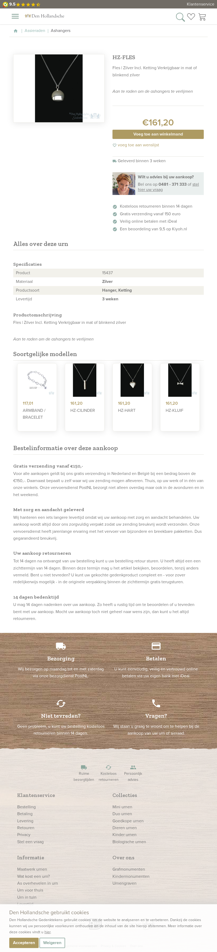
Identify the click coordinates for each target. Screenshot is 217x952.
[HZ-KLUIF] (180, 380)
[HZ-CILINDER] (84, 380)
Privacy (23, 835)
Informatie (30, 857)
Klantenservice (200, 4)
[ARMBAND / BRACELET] (37, 380)
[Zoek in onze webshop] (180, 16)
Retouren (25, 828)
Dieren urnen (124, 828)
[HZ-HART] (132, 380)
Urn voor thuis (30, 890)
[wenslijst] (191, 16)
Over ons (123, 857)
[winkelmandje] (202, 16)
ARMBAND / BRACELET (34, 413)
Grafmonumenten (128, 869)
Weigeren (52, 943)
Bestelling (26, 807)
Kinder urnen (124, 835)
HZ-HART (126, 410)
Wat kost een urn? (33, 876)
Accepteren (24, 943)
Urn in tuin (27, 897)
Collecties (124, 795)
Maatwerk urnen (32, 869)
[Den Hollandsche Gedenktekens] (44, 16)
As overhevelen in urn (37, 883)
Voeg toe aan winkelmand (158, 134)
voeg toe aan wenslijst (135, 145)
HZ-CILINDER (82, 410)
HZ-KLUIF (174, 410)
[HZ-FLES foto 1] (58, 88)
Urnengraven (124, 883)
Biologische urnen (129, 842)
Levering (25, 821)
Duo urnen (122, 814)
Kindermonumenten (131, 876)
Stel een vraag (30, 842)
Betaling (25, 814)
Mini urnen (122, 807)
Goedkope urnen (128, 821)
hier (47, 932)
